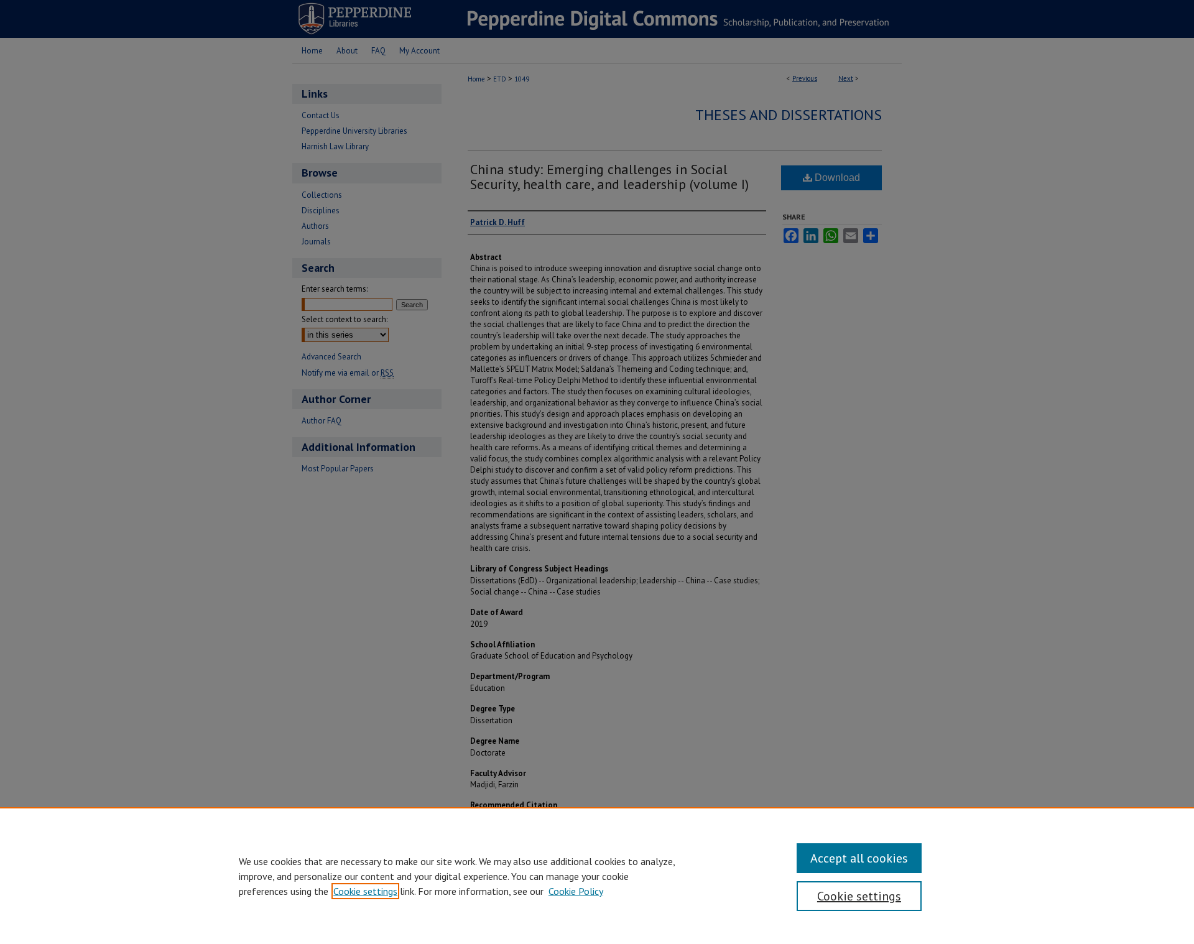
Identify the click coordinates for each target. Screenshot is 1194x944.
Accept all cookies (859, 858)
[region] (597, 875)
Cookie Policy (575, 891)
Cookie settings (365, 891)
